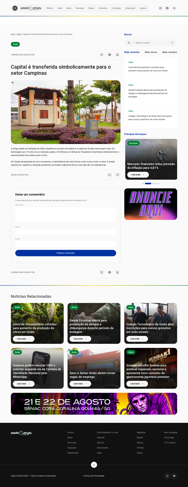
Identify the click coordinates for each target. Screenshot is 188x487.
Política (50, 8)
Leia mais (135, 174)
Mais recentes (132, 52)
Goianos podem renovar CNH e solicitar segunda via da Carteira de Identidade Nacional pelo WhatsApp (37, 371)
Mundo (91, 8)
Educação (80, 8)
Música (140, 442)
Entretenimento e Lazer (107, 432)
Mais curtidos (169, 52)
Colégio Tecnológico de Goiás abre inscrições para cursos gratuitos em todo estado (150, 118)
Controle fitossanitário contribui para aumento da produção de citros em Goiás (148, 69)
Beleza (71, 432)
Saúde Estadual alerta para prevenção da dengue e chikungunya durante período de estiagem (147, 93)
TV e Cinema (169, 442)
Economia (103, 8)
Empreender (130, 8)
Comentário (19, 205)
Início (13, 34)
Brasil (69, 8)
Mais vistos (151, 52)
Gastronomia (102, 448)
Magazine (141, 432)
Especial (100, 437)
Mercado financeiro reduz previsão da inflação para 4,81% (150, 166)
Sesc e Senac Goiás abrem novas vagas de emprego (92, 375)
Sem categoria (170, 432)
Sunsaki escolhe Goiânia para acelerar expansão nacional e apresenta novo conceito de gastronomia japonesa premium (147, 371)
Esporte (143, 8)
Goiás (59, 8)
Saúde (139, 453)
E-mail (18, 239)
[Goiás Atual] (31, 8)
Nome (17, 227)
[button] (143, 183)
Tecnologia (116, 8)
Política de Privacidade (94, 476)
